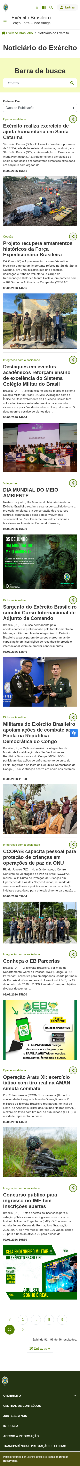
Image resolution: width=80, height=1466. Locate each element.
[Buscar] (72, 82)
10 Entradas (41, 1349)
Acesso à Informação (21, 1436)
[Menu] (5, 20)
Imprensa (10, 1426)
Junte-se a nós (15, 1416)
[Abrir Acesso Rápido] (37, 7)
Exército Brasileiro (31, 17)
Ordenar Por (11, 101)
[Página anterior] (10, 1320)
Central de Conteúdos (22, 1405)
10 (11, 1330)
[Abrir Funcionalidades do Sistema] (43, 7)
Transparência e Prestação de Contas (34, 1446)
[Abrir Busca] (51, 7)
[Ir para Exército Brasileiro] (6, 7)
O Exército (12, 1395)
